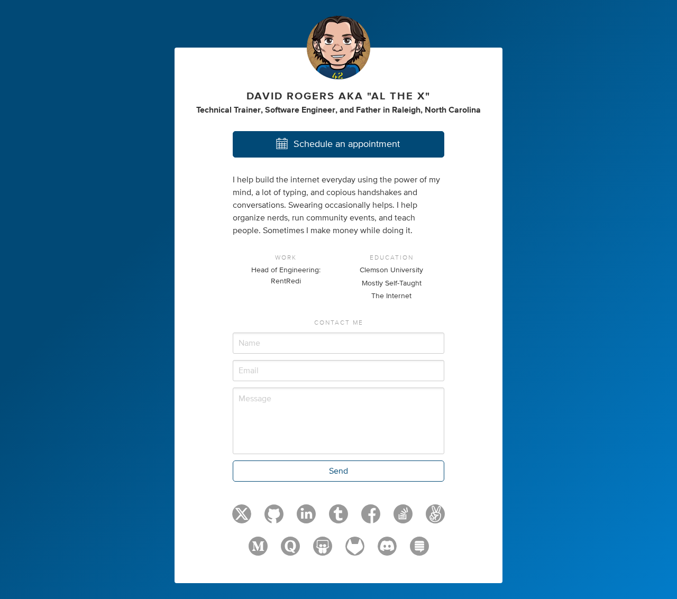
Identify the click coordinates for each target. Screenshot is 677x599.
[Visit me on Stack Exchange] (419, 551)
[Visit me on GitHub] (273, 519)
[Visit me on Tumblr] (338, 519)
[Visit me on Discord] (387, 551)
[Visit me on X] (241, 519)
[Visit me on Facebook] (370, 519)
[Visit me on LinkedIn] (306, 519)
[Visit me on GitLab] (354, 551)
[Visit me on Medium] (258, 551)
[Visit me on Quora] (290, 551)
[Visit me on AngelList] (435, 519)
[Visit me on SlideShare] (322, 551)
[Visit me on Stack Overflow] (403, 519)
